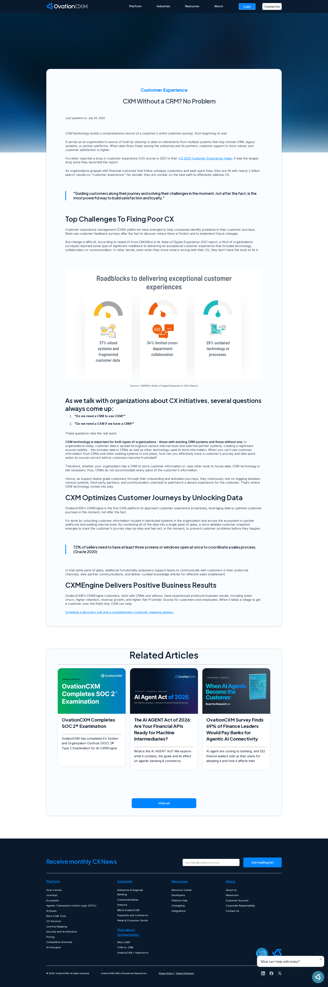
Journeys (51, 895)
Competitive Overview (59, 942)
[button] (135, 6)
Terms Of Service (185, 973)
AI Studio (51, 910)
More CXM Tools (56, 916)
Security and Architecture (61, 931)
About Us (231, 889)
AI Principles (53, 947)
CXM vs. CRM (125, 947)
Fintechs (122, 904)
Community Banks (128, 899)
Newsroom (232, 895)
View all (164, 803)
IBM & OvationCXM (128, 910)
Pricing (50, 936)
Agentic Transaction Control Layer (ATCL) (71, 905)
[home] (87, 6)
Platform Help (180, 900)
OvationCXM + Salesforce (132, 952)
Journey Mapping (56, 926)
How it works (54, 889)
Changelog (178, 905)
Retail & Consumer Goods (132, 920)
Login (247, 6)
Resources (192, 6)
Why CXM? (123, 942)
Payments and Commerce (132, 915)
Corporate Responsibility (240, 905)
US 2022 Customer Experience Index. (205, 158)
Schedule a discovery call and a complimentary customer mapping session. (119, 612)
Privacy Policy (166, 973)
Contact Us (272, 6)
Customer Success (237, 900)
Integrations (179, 910)
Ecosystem (52, 900)
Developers (178, 895)
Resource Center (182, 889)
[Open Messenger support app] (318, 977)
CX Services (53, 921)
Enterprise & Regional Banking (130, 892)
